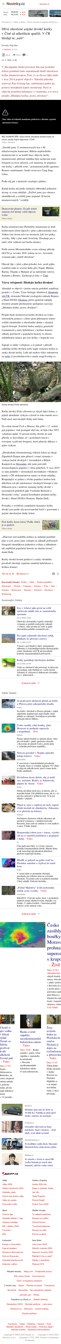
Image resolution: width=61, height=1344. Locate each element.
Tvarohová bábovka (41, 1226)
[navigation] (3, 4)
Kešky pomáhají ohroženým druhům (35, 660)
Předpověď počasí (43, 1271)
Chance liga (7, 1214)
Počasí (19, 735)
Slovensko (6, 586)
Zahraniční (21, 760)
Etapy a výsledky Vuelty (42, 1188)
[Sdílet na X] (57, 573)
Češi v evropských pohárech (29, 1281)
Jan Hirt (35, 1192)
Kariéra (41, 1324)
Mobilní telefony (41, 1299)
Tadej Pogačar (38, 1196)
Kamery (37, 586)
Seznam (27, 590)
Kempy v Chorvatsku (11, 1244)
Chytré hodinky (42, 1309)
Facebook (12, 1324)
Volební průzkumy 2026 (12, 1188)
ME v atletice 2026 (10, 1226)
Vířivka (36, 1295)
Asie (53, 586)
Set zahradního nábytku (40, 1290)
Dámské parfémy (32, 1304)
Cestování (21, 894)
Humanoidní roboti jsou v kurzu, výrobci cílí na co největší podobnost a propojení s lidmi (38, 835)
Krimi (19, 708)
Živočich (38, 590)
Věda (32, 582)
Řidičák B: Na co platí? (42, 1256)
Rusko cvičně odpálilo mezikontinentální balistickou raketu (30, 1037)
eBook (7, 54)
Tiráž (48, 1324)
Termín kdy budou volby (13, 1196)
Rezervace (16, 590)
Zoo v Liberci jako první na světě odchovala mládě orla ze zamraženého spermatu (36, 611)
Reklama (31, 1324)
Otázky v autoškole (40, 1260)
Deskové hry (16, 1309)
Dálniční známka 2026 (42, 1248)
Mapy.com (28, 1271)
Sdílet (18, 54)
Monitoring (6, 594)
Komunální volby (9, 1204)
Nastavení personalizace (39, 1329)
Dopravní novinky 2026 (42, 1252)
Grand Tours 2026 (40, 1204)
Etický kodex (31, 1327)
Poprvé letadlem (9, 1248)
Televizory (28, 1309)
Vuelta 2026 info (39, 1184)
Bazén (21, 1285)
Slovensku (21, 464)
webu (7, 356)
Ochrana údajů (45, 1327)
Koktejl (20, 815)
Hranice (5, 590)
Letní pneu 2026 (39, 1244)
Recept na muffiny (40, 1218)
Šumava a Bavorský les (12, 1252)
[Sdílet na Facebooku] (53, 573)
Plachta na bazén (34, 1285)
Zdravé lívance (39, 1222)
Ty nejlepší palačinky (41, 1214)
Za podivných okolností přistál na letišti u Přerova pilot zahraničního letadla (37, 702)
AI (18, 842)
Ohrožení (48, 590)
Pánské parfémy (29, 1313)
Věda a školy (7, 219)
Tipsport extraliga (10, 1222)
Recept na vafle (39, 1230)
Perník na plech (39, 1234)
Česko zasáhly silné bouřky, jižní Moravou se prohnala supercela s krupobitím (34, 728)
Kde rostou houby (22, 1276)
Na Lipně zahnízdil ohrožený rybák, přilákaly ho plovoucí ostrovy (35, 637)
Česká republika (44, 582)
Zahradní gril (25, 1295)
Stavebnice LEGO (15, 1304)
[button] (50, 211)
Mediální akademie (14, 1327)
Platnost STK (38, 1264)
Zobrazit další (29, 683)
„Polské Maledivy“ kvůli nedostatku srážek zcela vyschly (35, 889)
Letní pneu (47, 1304)
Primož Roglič (38, 1200)
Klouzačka (23, 1290)
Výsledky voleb (9, 1192)
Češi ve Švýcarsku (10, 1256)
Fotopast (27, 586)
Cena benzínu (38, 1276)
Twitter (22, 1324)
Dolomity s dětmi (9, 1264)
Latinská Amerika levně (12, 1260)
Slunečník (11, 1290)
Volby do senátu (9, 1200)
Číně (45, 275)
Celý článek (52, 1007)
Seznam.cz (44, 4)
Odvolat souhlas (18, 1329)
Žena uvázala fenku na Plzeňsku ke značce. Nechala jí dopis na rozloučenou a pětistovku (54, 1041)
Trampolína (49, 1285)
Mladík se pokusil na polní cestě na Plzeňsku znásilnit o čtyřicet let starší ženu (36, 863)
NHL (4, 1234)
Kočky (24, 582)
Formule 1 (6, 1230)
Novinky (5, 45)
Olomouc (23, 299)
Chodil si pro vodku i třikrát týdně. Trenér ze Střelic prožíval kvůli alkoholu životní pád (6, 1043)
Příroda (17, 586)
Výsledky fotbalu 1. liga (12, 1218)
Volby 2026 (7, 1184)
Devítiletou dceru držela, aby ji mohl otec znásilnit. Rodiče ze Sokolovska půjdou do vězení (36, 780)
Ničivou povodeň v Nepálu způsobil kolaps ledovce (35, 754)
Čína (46, 586)
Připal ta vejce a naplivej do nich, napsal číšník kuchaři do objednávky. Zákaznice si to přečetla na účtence (38, 808)
